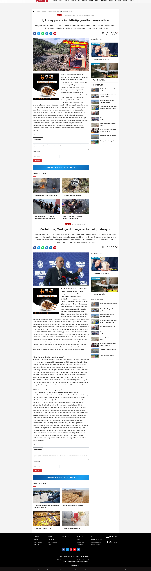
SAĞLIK (36, 544)
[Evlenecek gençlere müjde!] (75, 518)
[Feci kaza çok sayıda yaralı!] (75, 185)
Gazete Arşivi (80, 542)
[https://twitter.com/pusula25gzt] (67, 549)
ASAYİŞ (36, 537)
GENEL (36, 539)
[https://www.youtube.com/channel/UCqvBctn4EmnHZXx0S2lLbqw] (74, 549)
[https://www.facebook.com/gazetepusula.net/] (63, 549)
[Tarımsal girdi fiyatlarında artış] (75, 495)
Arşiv (78, 539)
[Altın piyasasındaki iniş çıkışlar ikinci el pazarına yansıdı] (46, 495)
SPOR (49, 544)
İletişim (78, 556)
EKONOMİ (50, 537)
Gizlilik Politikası (85, 556)
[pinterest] (54, 33)
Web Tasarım (75, 565)
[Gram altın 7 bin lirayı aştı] (46, 518)
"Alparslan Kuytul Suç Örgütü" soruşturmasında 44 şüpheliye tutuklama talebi (45, 218)
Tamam (143, 569)
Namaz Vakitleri (95, 544)
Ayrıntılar (136, 569)
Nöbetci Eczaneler (96, 542)
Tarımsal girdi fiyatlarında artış (73, 505)
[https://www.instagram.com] (71, 549)
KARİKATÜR (51, 539)
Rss (61, 556)
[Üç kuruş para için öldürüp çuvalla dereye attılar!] (61, 54)
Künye (73, 556)
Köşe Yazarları (66, 537)
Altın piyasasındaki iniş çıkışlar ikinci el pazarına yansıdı (47, 506)
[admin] (78, 549)
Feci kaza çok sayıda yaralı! (72, 195)
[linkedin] (50, 33)
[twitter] (38, 33)
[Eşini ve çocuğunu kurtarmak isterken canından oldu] (75, 206)
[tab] (38, 139)
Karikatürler (80, 544)
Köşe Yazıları (38, 542)
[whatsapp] (42, 33)
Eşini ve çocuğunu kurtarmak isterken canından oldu (72, 217)
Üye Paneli (80, 537)
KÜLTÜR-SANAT (52, 542)
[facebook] (34, 33)
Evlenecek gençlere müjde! (72, 528)
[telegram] (46, 33)
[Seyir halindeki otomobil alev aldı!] (46, 185)
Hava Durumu (95, 537)
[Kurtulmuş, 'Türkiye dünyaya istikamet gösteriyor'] (61, 269)
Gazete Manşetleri (96, 539)
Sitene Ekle (67, 556)
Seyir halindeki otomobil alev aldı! (46, 195)
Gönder (37, 160)
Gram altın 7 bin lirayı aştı (43, 528)
